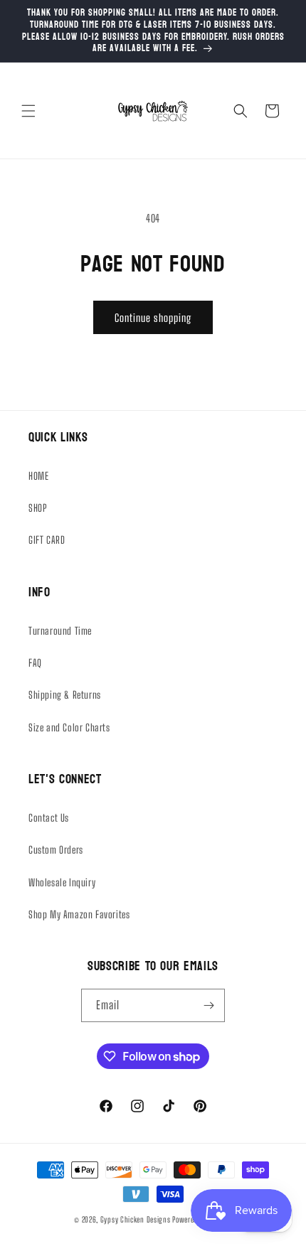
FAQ (35, 663)
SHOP (37, 508)
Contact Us (48, 818)
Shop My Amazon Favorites (79, 914)
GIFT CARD (46, 540)
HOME (38, 476)
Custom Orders (55, 850)
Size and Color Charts (69, 727)
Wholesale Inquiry (61, 882)
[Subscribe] (208, 1005)
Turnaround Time (60, 631)
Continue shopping (153, 317)
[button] (28, 111)
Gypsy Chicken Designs (135, 1219)
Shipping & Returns (64, 695)
